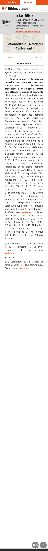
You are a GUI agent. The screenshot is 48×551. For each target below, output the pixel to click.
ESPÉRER (38, 57)
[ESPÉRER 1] (9, 253)
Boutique (12, 2)
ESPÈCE (9, 57)
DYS (35, 545)
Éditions (28, 2)
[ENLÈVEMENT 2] (28, 212)
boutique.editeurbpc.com (28, 31)
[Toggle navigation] (43, 8)
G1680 (39, 72)
